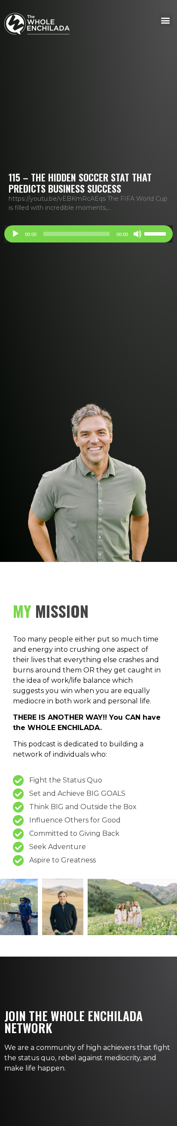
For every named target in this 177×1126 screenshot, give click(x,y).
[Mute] (137, 234)
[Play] (15, 234)
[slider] (156, 233)
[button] (166, 20)
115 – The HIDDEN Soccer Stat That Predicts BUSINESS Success (80, 182)
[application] (88, 233)
